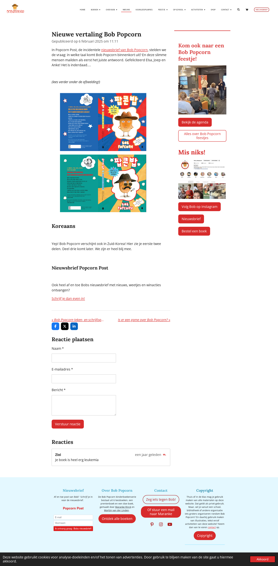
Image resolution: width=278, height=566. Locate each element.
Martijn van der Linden (116, 510)
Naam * (58, 348)
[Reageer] (164, 454)
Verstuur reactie (67, 424)
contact (212, 527)
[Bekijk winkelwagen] (247, 10)
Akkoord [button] (263, 559)
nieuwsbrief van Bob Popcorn (124, 50)
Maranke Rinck (123, 506)
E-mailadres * (62, 369)
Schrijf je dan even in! (68, 298)
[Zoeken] (238, 9)
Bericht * (59, 390)
